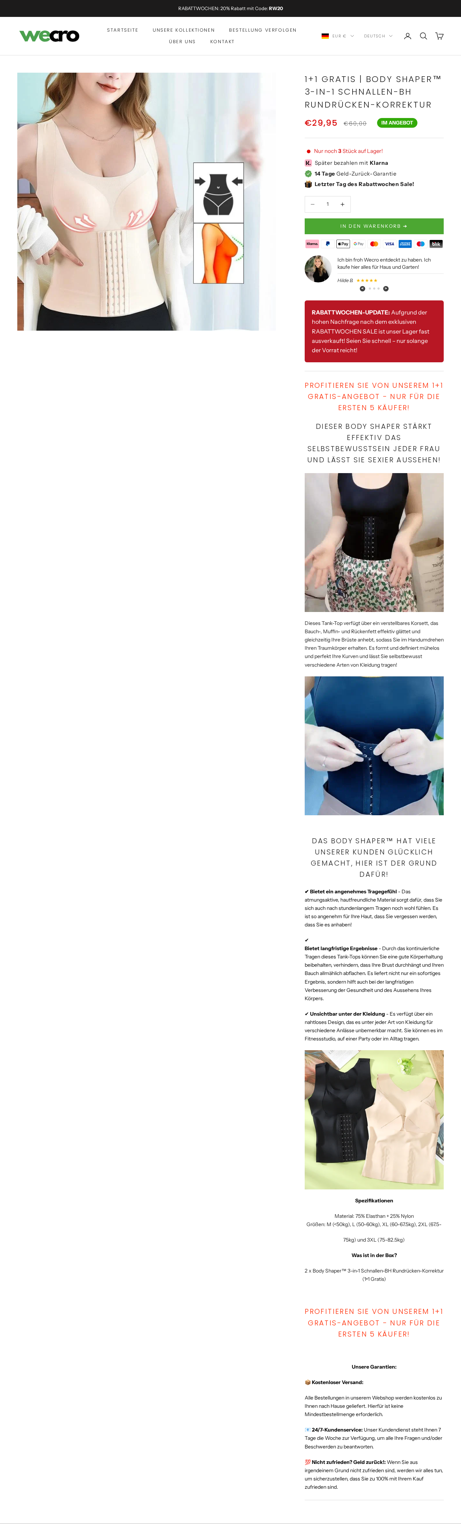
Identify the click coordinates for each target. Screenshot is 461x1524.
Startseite (122, 30)
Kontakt (222, 41)
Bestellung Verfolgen (263, 30)
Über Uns (182, 41)
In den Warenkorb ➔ (374, 226)
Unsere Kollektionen (184, 30)
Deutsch (374, 36)
